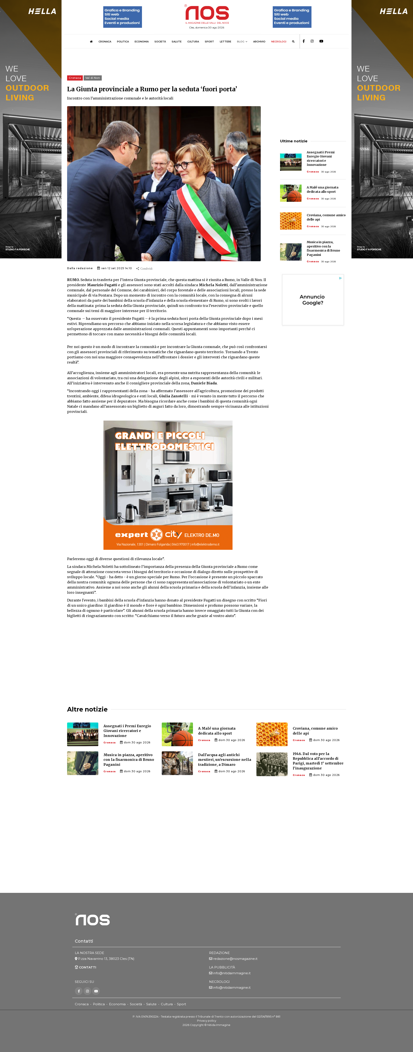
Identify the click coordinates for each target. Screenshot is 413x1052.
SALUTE (177, 41)
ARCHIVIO (259, 41)
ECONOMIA (142, 41)
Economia (117, 1004)
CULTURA (193, 41)
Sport (181, 1004)
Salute (151, 1004)
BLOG (240, 41)
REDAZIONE (219, 953)
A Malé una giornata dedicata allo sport (322, 189)
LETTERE (225, 41)
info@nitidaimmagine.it (232, 973)
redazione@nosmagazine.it (235, 959)
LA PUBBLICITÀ (222, 967)
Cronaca (313, 171)
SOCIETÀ (160, 41)
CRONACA (105, 41)
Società (136, 1004)
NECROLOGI (278, 41)
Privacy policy (206, 1020)
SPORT (209, 41)
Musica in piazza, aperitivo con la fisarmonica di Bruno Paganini (323, 248)
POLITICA (123, 41)
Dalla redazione (80, 268)
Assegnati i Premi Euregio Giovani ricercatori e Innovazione (320, 158)
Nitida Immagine (218, 1025)
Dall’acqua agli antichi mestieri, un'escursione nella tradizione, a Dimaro (224, 760)
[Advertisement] (168, 658)
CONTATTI (87, 967)
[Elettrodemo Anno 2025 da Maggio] (168, 485)
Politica (99, 1004)
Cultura (167, 1004)
